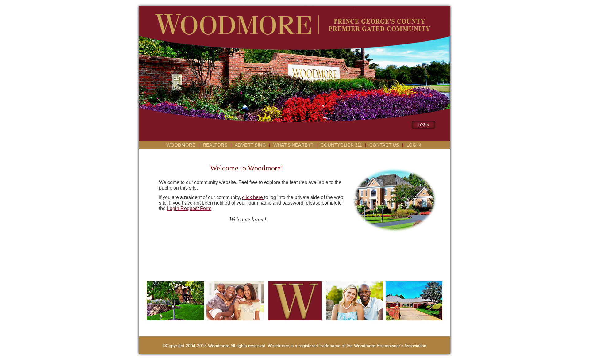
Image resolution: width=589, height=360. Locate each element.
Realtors (215, 145)
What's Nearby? (293, 145)
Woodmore (180, 145)
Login (413, 145)
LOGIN (423, 125)
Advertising (250, 145)
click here (253, 197)
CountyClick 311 (341, 145)
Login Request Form (189, 208)
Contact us (384, 145)
